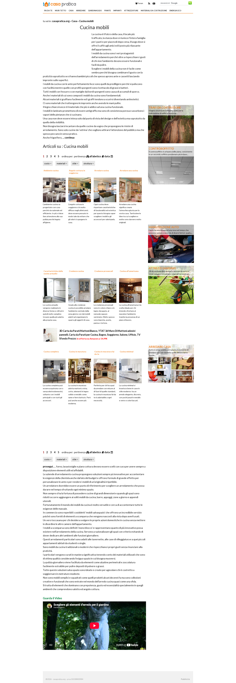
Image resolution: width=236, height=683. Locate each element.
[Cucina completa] (55, 370)
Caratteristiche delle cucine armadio (53, 272)
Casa (71, 10)
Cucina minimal (126, 351)
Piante (107, 10)
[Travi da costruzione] (171, 123)
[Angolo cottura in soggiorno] (80, 189)
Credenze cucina (76, 271)
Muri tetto (60, 10)
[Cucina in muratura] (80, 370)
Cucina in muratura (77, 351)
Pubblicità (185, 679)
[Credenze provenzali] (106, 290)
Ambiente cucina (51, 170)
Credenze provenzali (103, 271)
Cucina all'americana (129, 271)
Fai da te (48, 10)
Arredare (80, 10)
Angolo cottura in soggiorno (77, 171)
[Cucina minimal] (131, 370)
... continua (68, 137)
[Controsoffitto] (171, 164)
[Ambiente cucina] (55, 189)
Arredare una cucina (129, 170)
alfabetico (95, 156)
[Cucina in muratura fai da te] (106, 370)
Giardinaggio (95, 10)
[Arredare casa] (171, 363)
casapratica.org (61, 21)
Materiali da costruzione (154, 10)
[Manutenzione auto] (171, 243)
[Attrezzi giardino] (171, 284)
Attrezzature (131, 10)
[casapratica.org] (59, 3)
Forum (140, 3)
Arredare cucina (101, 170)
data (107, 156)
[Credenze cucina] (80, 290)
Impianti (117, 10)
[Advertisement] (75, 18)
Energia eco (175, 10)
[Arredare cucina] (106, 189)
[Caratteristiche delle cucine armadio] (55, 290)
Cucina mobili (86, 21)
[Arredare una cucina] (131, 189)
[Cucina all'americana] (131, 290)
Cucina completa (51, 351)
